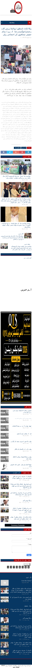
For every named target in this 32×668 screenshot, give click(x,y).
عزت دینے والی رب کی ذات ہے (23, 418)
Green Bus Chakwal (26, 580)
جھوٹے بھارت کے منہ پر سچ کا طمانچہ (21, 426)
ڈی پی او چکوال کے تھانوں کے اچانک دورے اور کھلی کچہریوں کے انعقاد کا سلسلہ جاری (22, 510)
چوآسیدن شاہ (17, 147)
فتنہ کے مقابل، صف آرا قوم (24, 433)
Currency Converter (18, 525)
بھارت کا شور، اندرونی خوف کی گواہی (21, 441)
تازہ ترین (24, 147)
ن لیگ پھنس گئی (27, 500)
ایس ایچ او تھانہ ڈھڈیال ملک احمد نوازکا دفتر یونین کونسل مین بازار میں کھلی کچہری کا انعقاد (21, 485)
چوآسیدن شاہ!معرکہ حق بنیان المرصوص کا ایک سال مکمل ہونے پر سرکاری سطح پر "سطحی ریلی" (16, 177)
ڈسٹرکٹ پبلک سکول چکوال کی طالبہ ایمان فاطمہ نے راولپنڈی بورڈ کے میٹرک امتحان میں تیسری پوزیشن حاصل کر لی (20, 590)
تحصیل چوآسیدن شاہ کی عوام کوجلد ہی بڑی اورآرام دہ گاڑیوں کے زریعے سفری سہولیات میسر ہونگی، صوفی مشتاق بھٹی (15, 225)
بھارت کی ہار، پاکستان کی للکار (23, 449)
